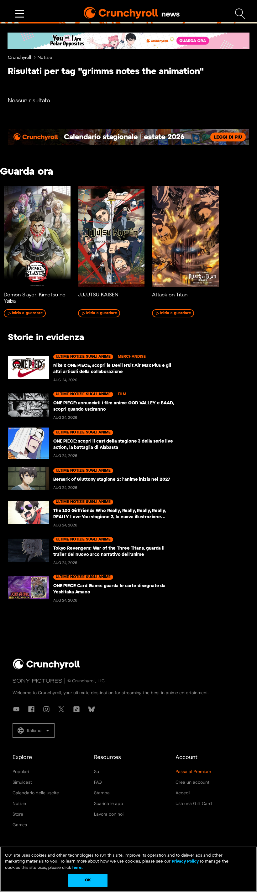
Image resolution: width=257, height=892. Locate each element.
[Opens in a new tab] (128, 41)
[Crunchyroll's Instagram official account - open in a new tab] (46, 709)
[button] (34, 730)
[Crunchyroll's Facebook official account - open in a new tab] (31, 709)
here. (77, 868)
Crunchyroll (19, 58)
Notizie (45, 58)
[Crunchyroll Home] (46, 668)
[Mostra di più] (20, 13)
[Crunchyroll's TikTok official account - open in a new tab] (76, 709)
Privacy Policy (185, 861)
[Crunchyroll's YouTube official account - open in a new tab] (16, 709)
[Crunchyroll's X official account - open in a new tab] (61, 709)
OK (88, 880)
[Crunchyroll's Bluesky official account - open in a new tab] (91, 709)
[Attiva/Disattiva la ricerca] (240, 14)
